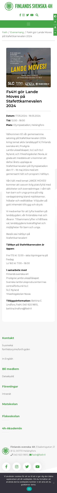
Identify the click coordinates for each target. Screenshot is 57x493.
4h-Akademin (12, 428)
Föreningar (10, 386)
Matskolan (10, 404)
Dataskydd (8, 376)
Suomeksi (7, 345)
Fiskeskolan (11, 416)
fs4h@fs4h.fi (39, 454)
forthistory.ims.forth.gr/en (16, 349)
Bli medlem (10, 369)
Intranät (6, 394)
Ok (29, 489)
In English (7, 358)
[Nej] (53, 483)
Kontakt (8, 338)
